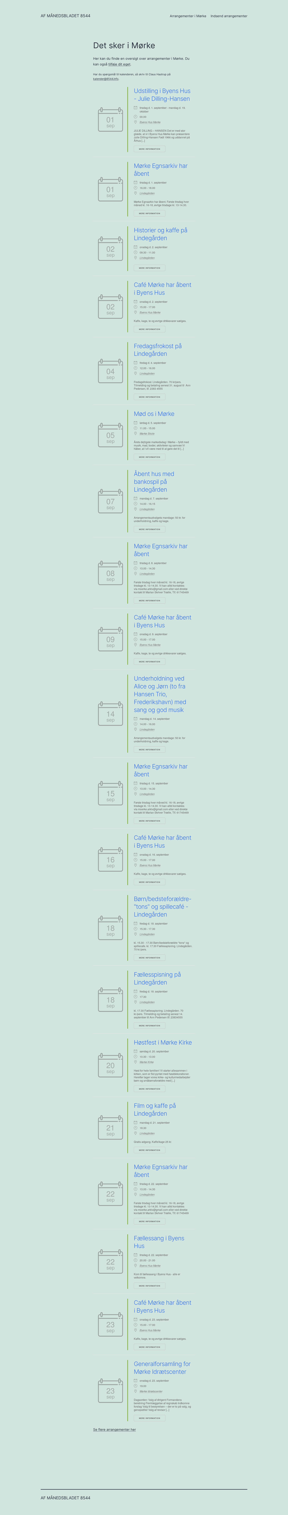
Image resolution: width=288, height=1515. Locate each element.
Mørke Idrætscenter (151, 1391)
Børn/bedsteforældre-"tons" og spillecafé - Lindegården (162, 906)
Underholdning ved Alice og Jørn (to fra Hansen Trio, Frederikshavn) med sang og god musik (160, 694)
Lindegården (147, 193)
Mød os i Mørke (154, 413)
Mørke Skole (147, 433)
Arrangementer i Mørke (188, 16)
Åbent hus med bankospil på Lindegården (154, 481)
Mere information (149, 149)
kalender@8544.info (105, 78)
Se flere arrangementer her (114, 1430)
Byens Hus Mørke (150, 122)
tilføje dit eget (119, 64)
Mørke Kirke (147, 1062)
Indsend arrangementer (229, 16)
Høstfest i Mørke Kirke (163, 1042)
